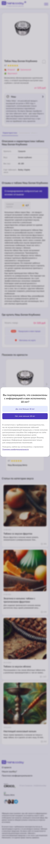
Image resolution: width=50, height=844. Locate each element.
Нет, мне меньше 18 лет (25, 416)
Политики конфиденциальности (15, 449)
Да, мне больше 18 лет (25, 409)
